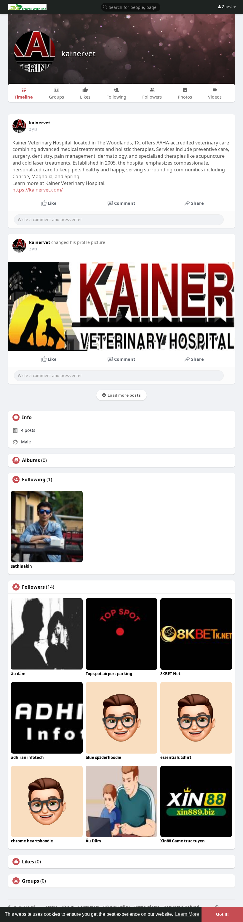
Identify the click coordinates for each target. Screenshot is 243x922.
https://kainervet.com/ (37, 189)
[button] (130, 7)
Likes (28, 861)
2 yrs (33, 129)
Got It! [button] (222, 914)
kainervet (78, 53)
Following (33, 479)
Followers (33, 587)
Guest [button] (227, 6)
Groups (30, 880)
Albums (31, 460)
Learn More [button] (187, 914)
